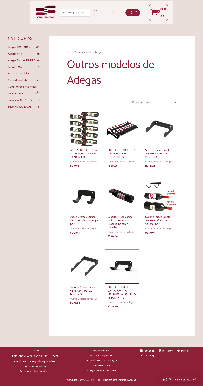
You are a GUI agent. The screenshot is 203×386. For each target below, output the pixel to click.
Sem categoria (15, 93)
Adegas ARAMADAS (19, 47)
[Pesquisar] (87, 12)
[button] (113, 12)
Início (69, 52)
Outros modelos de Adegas (23, 87)
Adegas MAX (15, 54)
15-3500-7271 (49, 356)
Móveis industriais (17, 80)
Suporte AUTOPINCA (20, 100)
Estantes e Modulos (18, 73)
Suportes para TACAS (19, 107)
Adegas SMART (16, 67)
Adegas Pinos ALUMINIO (22, 60)
